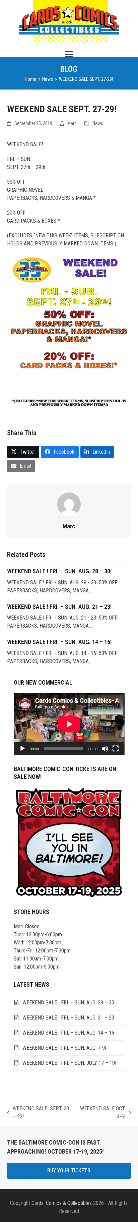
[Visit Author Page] (69, 504)
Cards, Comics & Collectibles (61, 1203)
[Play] (22, 748)
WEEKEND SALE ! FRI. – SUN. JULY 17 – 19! (69, 1063)
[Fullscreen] (115, 748)
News (97, 123)
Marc (72, 123)
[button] (69, 54)
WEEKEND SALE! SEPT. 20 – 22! (38, 1113)
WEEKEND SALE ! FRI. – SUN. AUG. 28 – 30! (59, 571)
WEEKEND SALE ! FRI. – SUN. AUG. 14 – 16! (59, 641)
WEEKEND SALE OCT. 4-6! (101, 1113)
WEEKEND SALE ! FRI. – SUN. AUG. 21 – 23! (59, 606)
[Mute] (104, 748)
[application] (69, 724)
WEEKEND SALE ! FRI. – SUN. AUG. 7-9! (64, 1048)
